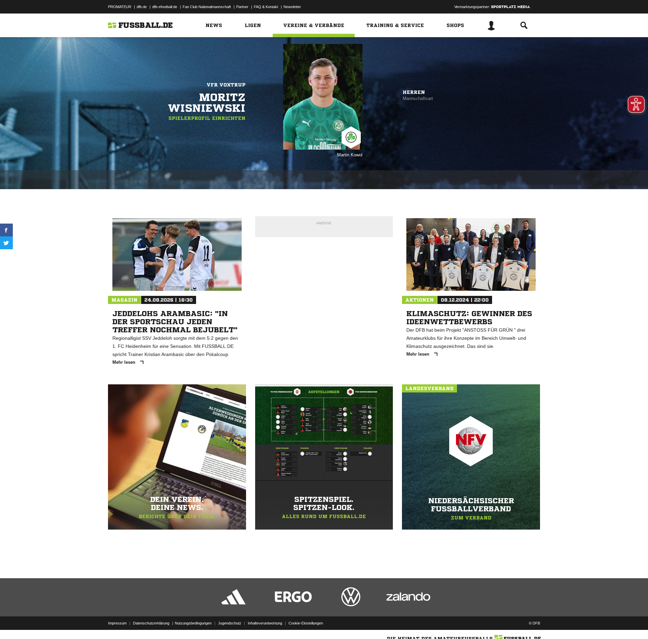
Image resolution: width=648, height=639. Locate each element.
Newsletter (292, 7)
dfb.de (142, 7)
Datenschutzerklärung (151, 623)
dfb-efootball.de (164, 7)
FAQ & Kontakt (266, 7)
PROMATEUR (119, 7)
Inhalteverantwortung (265, 623)
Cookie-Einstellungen (306, 623)
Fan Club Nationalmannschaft (207, 7)
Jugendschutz (229, 623)
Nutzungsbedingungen (193, 623)
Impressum (117, 623)
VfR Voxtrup (226, 84)
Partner (242, 7)
